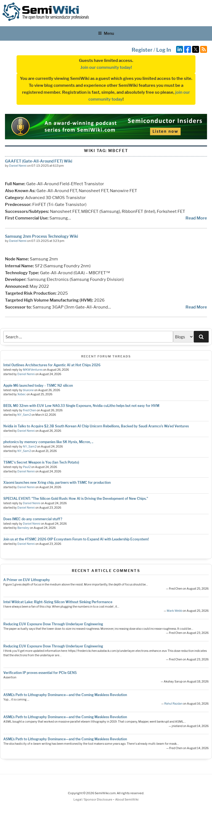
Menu (109, 33)
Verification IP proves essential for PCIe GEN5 (40, 673)
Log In (163, 50)
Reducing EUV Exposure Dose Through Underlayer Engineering (53, 624)
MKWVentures (33, 370)
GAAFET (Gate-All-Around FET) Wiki (38, 161)
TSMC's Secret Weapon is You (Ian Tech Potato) (41, 462)
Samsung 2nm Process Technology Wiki (41, 236)
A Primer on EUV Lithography (26, 580)
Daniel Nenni (17, 166)
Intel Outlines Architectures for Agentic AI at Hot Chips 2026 (51, 365)
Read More (196, 218)
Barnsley (23, 528)
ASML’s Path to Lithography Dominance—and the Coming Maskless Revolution (65, 695)
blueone (28, 390)
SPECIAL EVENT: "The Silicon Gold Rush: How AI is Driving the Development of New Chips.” (75, 498)
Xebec (21, 394)
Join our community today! (106, 67)
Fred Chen (29, 410)
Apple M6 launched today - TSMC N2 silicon (38, 385)
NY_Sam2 (24, 415)
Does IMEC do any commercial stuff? (32, 519)
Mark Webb (174, 611)
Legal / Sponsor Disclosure (93, 799)
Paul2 (27, 467)
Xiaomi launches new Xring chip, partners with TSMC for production (57, 482)
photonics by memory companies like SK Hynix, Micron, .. (48, 442)
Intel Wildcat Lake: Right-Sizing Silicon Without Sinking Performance (57, 602)
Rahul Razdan (173, 703)
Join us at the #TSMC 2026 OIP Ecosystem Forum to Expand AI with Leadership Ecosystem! (76, 539)
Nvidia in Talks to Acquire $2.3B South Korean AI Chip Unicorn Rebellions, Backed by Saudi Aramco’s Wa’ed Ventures (96, 426)
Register (142, 50)
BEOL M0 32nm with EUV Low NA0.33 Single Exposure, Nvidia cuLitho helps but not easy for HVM (81, 406)
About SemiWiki (127, 799)
